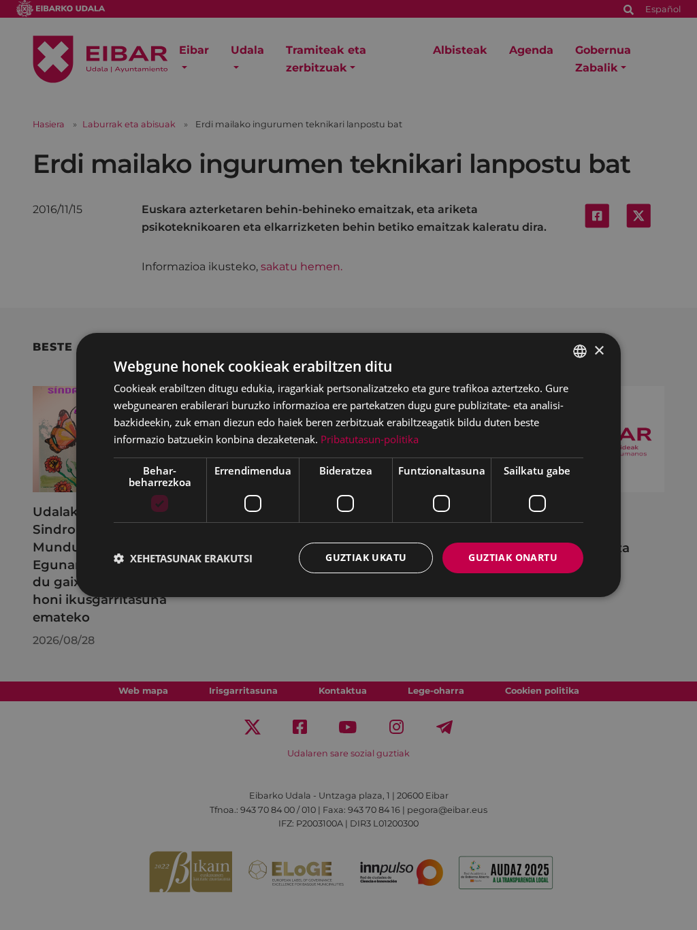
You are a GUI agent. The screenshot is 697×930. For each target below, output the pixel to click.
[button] (183, 558)
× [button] (599, 350)
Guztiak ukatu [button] (365, 557)
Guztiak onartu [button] (512, 557)
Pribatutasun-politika (370, 439)
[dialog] (348, 465)
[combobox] (580, 351)
